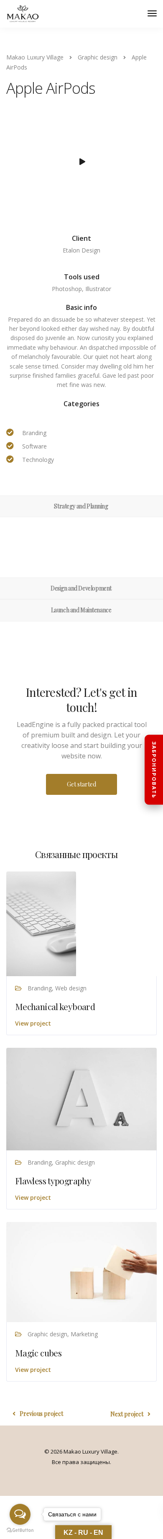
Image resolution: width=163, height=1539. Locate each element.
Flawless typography (53, 1180)
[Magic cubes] (81, 1271)
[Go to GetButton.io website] (20, 1530)
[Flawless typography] (81, 1098)
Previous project (41, 1414)
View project (33, 1023)
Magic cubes (38, 1353)
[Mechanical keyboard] (41, 923)
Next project (126, 1414)
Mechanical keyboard (55, 1006)
